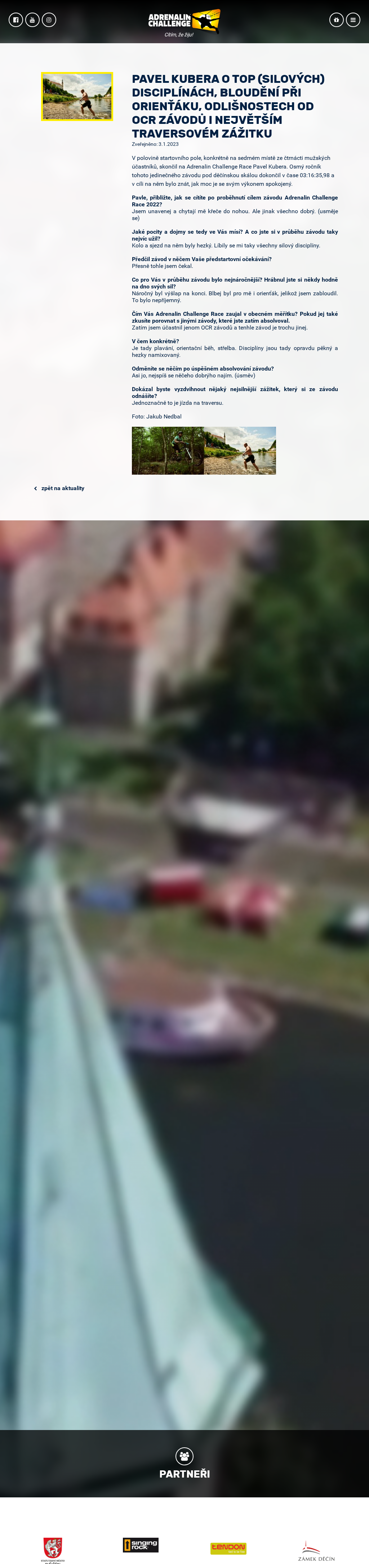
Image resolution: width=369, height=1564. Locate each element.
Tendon (228, 1549)
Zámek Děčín (316, 1551)
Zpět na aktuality (62, 488)
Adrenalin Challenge (184, 22)
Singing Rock (141, 1545)
